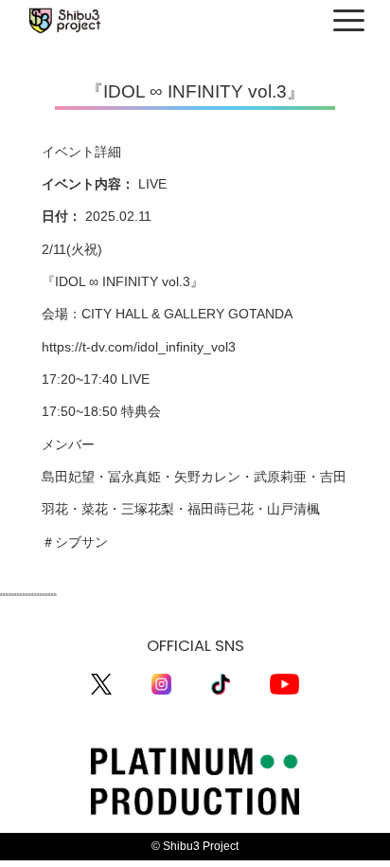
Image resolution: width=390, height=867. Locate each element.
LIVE (152, 184)
